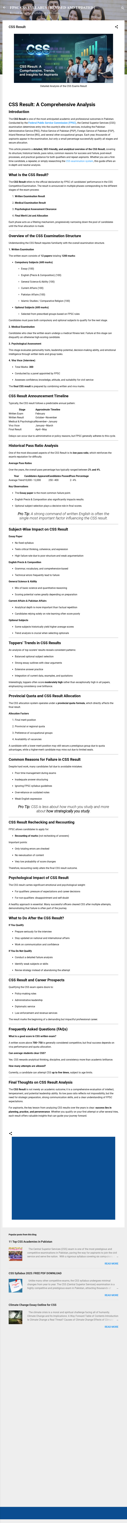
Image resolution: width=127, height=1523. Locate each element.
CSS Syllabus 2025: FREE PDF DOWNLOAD (35, 1273)
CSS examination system (79, 161)
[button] (116, 27)
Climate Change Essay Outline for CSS (32, 1304)
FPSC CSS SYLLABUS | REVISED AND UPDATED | (52, 7)
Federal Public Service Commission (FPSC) (52, 122)
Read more (111, 1263)
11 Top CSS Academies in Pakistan (30, 1241)
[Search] (123, 8)
